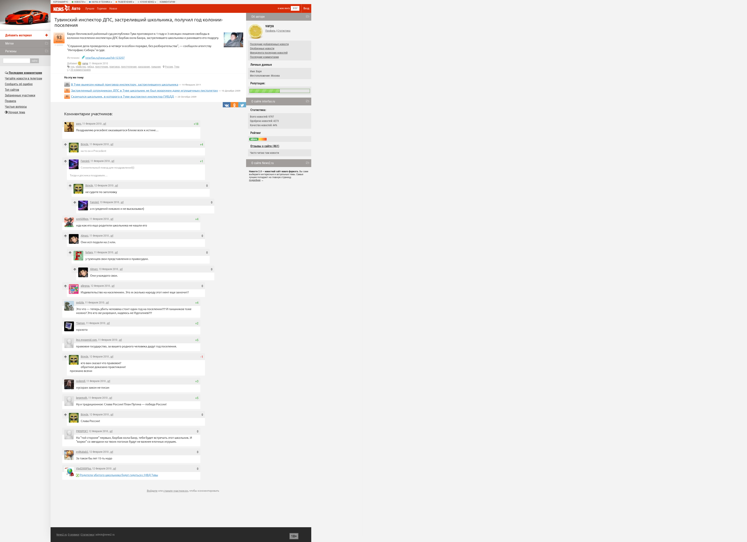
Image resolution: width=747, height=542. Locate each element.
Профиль (270, 30)
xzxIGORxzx (82, 218)
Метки (9, 43)
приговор (114, 66)
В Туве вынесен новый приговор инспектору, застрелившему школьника (124, 84)
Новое (113, 8)
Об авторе (258, 16)
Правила (10, 101)
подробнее (254, 180)
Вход (306, 8)
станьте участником (175, 490)
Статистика (283, 30)
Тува (176, 66)
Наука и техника (101, 2)
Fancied (85, 161)
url (104, 123)
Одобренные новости (262, 48)
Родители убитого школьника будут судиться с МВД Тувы (119, 475)
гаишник (156, 66)
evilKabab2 (82, 451)
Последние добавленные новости (269, 44)
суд (73, 66)
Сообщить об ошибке (19, 84)
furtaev (89, 252)
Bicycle (84, 144)
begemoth (81, 397)
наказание (144, 66)
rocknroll (80, 381)
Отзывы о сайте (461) (264, 146)
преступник (101, 66)
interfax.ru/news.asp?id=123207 (105, 57)
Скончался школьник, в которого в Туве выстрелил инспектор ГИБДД (122, 96)
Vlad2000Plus (83, 468)
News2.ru (61, 534)
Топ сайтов (12, 90)
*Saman (80, 323)
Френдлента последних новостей (269, 52)
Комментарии (167, 2)
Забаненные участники (20, 95)
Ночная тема (16, 112)
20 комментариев (80, 69)
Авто (76, 8)
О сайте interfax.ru (263, 101)
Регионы (11, 51)
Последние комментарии (264, 57)
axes (78, 123)
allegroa (85, 285)
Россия (169, 66)
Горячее (102, 8)
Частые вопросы (16, 106)
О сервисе (73, 534)
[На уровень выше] (65, 144)
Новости (79, 2)
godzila (80, 302)
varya (85, 63)
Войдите (152, 490)
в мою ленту (284, 8)
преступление (129, 66)
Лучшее (89, 8)
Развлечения (125, 2)
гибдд (90, 66)
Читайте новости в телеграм (23, 78)
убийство (81, 66)
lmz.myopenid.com (86, 339)
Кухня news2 (147, 2)
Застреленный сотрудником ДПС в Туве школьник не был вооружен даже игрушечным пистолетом (144, 90)
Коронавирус (60, 2)
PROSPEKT (82, 431)
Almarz (84, 235)
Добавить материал (18, 35)
